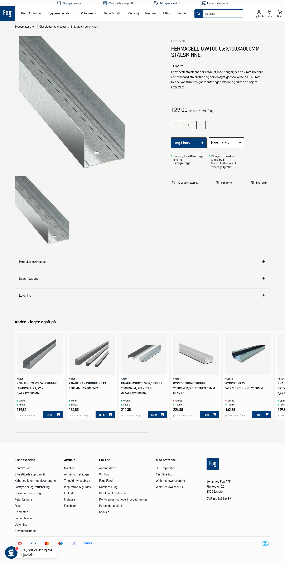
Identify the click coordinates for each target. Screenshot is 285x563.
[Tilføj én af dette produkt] (201, 125)
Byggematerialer (59, 13)
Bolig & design (31, 13)
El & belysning (87, 13)
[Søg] (199, 14)
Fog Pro (182, 13)
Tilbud (167, 13)
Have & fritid (112, 13)
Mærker (150, 13)
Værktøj (133, 13)
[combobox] (223, 14)
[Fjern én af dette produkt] (175, 125)
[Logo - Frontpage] (7, 13)
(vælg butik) (218, 159)
